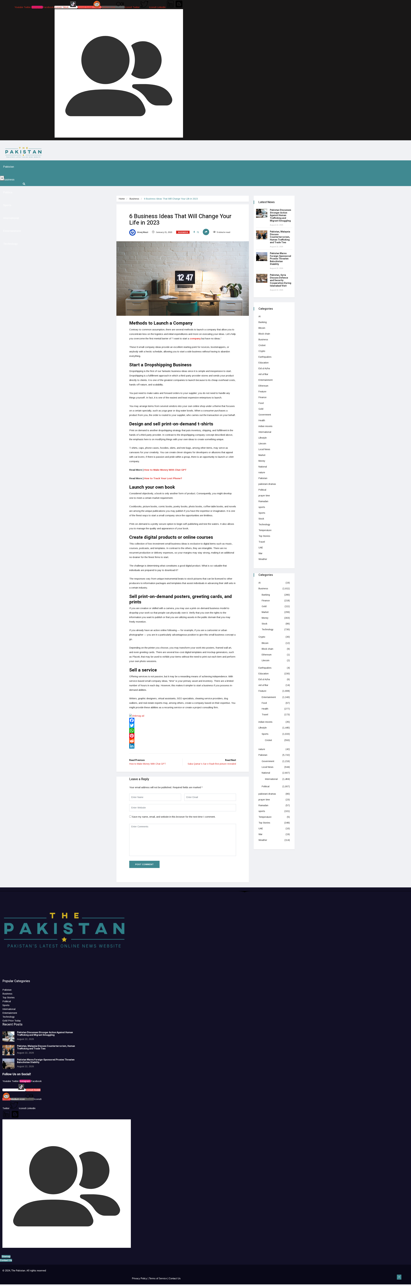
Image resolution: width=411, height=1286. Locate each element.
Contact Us (175, 1278)
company (195, 338)
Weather (262, 559)
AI (259, 316)
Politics (7, 192)
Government (264, 414)
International (11, 218)
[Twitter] (182, 725)
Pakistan (8, 166)
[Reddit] (182, 740)
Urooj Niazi (142, 232)
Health (261, 420)
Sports (7, 205)
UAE (260, 547)
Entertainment (12, 230)
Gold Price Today (11, 1020)
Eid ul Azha (264, 368)
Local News (264, 449)
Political (262, 489)
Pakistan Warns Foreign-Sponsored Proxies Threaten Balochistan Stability (280, 259)
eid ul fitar (263, 374)
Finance (262, 397)
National (262, 466)
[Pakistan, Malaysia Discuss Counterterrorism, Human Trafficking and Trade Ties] (261, 235)
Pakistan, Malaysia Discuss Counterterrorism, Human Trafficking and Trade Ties (280, 237)
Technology (10, 243)
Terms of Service (158, 1278)
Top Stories (264, 536)
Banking (262, 322)
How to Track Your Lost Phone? (163, 478)
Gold (260, 409)
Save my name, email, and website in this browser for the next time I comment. (173, 816)
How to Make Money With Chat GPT (165, 469)
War (260, 553)
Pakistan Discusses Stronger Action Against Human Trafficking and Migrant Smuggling (280, 215)
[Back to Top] (399, 1277)
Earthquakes (264, 357)
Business (8, 179)
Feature (262, 391)
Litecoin (262, 443)
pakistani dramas (267, 484)
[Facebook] (182, 720)
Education (263, 362)
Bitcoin (261, 328)
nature (261, 472)
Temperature (264, 530)
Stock (261, 518)
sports (261, 507)
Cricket (262, 345)
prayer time (264, 495)
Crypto (261, 351)
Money (261, 461)
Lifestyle (262, 437)
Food (261, 403)
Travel (261, 542)
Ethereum (263, 385)
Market (261, 455)
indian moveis (265, 426)
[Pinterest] (182, 735)
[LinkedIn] (182, 746)
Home (122, 198)
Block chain (264, 333)
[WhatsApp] (182, 730)
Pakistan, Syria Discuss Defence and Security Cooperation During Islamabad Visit (280, 280)
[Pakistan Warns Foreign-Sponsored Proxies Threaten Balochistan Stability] (261, 256)
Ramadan (263, 501)
